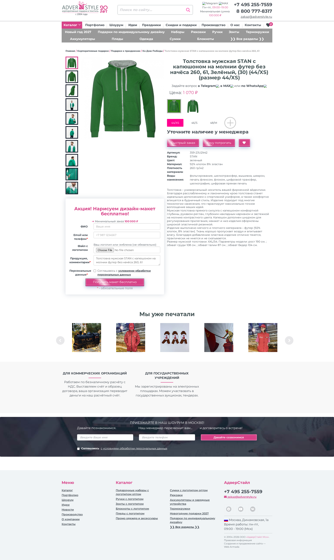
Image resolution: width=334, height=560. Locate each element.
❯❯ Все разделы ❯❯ (247, 39)
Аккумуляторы (82, 39)
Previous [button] (60, 340)
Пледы (117, 39)
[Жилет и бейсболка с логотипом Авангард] (263, 337)
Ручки (217, 32)
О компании (71, 519)
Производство (213, 25)
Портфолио (94, 25)
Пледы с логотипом (130, 513)
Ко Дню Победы (152, 50)
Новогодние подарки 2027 (189, 513)
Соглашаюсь (124, 448)
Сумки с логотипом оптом (189, 490)
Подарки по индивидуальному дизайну (131, 32)
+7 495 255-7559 (253, 4)
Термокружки (257, 32)
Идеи (132, 25)
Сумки (175, 39)
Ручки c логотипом (129, 499)
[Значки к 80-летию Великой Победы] (175, 337)
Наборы (177, 32)
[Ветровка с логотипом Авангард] (131, 337)
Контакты (253, 25)
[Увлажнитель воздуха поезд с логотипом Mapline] (87, 337)
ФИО (84, 226)
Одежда (146, 39)
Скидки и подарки (181, 25)
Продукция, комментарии (80, 260)
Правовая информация (238, 540)
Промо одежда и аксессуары (137, 518)
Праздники (151, 25)
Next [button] (289, 340)
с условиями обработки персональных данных (134, 448)
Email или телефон (80, 237)
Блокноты (205, 39)
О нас (235, 25)
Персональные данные (80, 272)
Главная (70, 50)
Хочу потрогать (219, 143)
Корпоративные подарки (93, 50)
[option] (87, 340)
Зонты (234, 32)
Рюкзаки (198, 32)
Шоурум (116, 25)
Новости (68, 509)
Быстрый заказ (183, 143)
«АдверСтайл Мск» (257, 536)
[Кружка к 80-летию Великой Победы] (219, 337)
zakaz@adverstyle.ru (256, 17)
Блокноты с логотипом (132, 508)
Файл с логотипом (80, 248)
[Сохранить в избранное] (244, 143)
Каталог (71, 25)
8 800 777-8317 (254, 11)
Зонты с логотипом (130, 504)
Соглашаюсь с (124, 272)
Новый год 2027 (78, 32)
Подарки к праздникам (125, 50)
